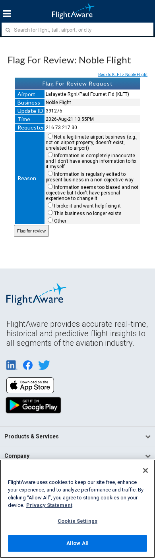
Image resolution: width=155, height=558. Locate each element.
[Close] (145, 470)
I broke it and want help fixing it (87, 206)
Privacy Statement (49, 505)
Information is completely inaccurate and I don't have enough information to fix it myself (91, 161)
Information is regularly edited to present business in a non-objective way (90, 177)
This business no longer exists (88, 213)
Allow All (77, 543)
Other (60, 221)
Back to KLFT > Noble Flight (122, 74)
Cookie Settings (77, 521)
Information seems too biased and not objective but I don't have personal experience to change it (92, 193)
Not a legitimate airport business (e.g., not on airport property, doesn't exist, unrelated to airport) (92, 142)
